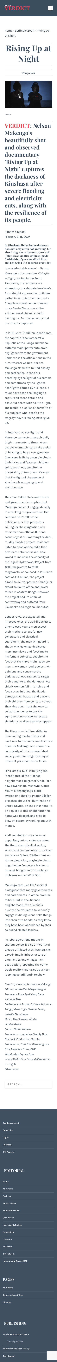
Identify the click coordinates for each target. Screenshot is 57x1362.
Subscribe (8, 1130)
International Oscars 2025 (15, 1261)
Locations (7, 1239)
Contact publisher (15, 1341)
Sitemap (7, 1302)
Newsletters (8, 1232)
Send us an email (11, 1123)
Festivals (7, 1196)
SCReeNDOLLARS (11, 1210)
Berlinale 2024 (24, 30)
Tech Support (9, 1356)
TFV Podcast (8, 1152)
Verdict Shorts (9, 1203)
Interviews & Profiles (12, 1225)
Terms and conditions (13, 1295)
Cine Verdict (8, 1217)
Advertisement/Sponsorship (16, 1348)
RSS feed (7, 1145)
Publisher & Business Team (16, 1334)
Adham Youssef (15, 231)
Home (8, 30)
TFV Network (8, 1254)
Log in (6, 1137)
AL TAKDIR (8, 1246)
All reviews (8, 1189)
